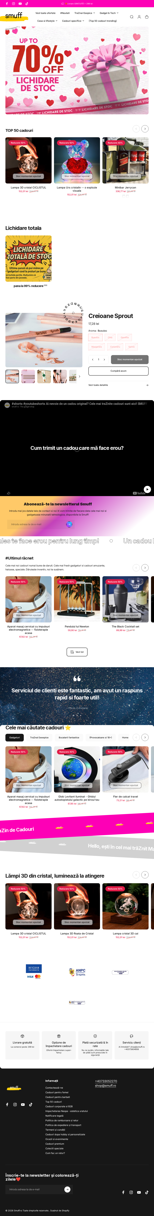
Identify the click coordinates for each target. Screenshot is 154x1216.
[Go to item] (12, 376)
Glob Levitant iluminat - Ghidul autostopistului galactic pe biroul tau (77, 798)
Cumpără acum (118, 371)
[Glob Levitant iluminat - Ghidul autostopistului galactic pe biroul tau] (77, 769)
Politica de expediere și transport (63, 1125)
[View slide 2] (77, 715)
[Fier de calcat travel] (125, 769)
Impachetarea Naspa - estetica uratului (66, 1111)
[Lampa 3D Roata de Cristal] (77, 906)
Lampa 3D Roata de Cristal (77, 933)
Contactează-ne (54, 1087)
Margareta (96, 346)
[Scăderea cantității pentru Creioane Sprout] (92, 359)
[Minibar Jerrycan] (125, 160)
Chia (110, 337)
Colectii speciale (54, 1148)
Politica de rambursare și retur (61, 1120)
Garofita (125, 337)
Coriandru (115, 346)
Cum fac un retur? (55, 1153)
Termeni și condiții (55, 1129)
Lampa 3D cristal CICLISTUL (28, 187)
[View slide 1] (73, 715)
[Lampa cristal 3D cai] (125, 906)
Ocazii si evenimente (56, 1139)
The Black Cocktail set (125, 626)
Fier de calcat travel (125, 796)
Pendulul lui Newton (77, 626)
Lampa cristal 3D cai (125, 933)
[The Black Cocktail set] (125, 599)
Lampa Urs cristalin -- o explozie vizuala (77, 189)
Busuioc (95, 337)
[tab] (14, 737)
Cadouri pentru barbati (57, 1097)
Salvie (131, 346)
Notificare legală (54, 1115)
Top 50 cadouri (53, 1101)
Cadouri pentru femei (56, 1092)
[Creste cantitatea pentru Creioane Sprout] (105, 359)
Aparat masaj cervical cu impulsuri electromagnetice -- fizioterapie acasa (28, 630)
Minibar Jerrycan (125, 187)
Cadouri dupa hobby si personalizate (65, 1134)
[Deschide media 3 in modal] (43, 340)
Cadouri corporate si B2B (59, 1106)
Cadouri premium (54, 1143)
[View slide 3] (80, 715)
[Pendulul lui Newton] (77, 599)
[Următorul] (145, 128)
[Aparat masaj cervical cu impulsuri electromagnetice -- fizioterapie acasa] (28, 599)
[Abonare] (69, 524)
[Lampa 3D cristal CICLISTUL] (28, 160)
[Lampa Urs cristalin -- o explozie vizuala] (77, 160)
